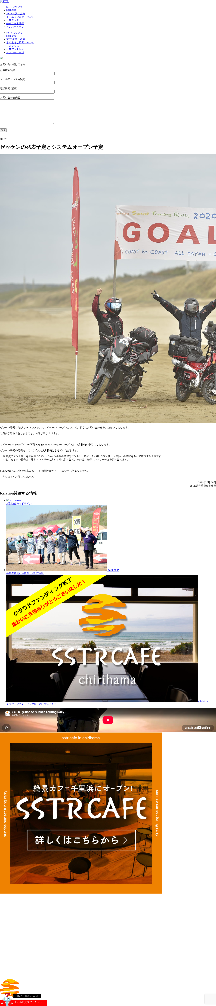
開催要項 (11, 10)
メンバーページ (15, 26)
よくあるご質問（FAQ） (20, 16)
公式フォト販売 (15, 23)
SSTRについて (14, 7)
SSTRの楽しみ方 (15, 13)
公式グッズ (12, 20)
